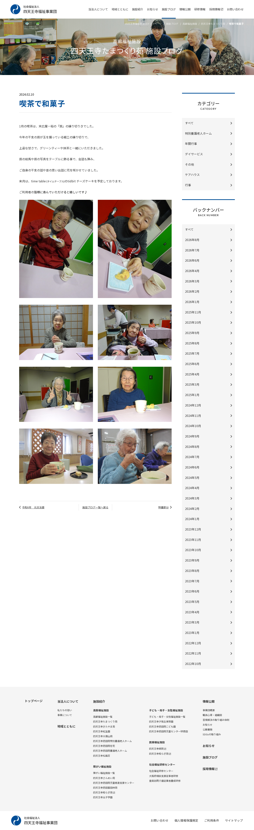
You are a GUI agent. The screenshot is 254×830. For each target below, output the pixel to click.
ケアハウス (192, 174)
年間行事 (191, 143)
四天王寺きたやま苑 (104, 726)
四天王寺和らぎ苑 (102, 792)
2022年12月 (193, 643)
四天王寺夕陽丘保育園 (161, 721)
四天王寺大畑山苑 (102, 736)
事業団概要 (209, 710)
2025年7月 (192, 353)
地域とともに (120, 9)
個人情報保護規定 (186, 820)
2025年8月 (192, 343)
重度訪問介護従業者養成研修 (165, 780)
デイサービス (194, 154)
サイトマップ (234, 820)
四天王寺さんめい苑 (104, 778)
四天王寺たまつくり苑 (213, 23)
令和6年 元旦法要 (33, 507)
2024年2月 (192, 508)
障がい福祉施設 (102, 766)
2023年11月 (193, 539)
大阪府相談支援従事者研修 (163, 776)
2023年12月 (193, 529)
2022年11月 (193, 653)
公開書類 (207, 729)
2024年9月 (192, 436)
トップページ (34, 701)
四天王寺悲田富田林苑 (105, 787)
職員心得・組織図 (212, 715)
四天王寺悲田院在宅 (104, 746)
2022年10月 (193, 663)
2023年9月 (192, 560)
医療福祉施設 (157, 742)
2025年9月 (192, 333)
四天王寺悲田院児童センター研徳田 (168, 731)
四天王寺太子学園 (102, 797)
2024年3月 (192, 498)
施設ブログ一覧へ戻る (95, 507)
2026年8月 (192, 239)
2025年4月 (192, 374)
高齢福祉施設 (190, 23)
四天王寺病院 (156, 748)
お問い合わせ (235, 9)
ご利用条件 (211, 820)
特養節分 (163, 507)
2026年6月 (192, 260)
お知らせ (152, 9)
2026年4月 (192, 270)
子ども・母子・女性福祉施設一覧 (167, 716)
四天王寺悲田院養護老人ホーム (110, 750)
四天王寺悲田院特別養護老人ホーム (112, 741)
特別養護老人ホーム (198, 133)
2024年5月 (192, 477)
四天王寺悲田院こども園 (162, 726)
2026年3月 (192, 281)
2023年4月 (192, 612)
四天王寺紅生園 (101, 731)
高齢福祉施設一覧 (102, 716)
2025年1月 (192, 395)
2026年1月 (192, 302)
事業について (64, 715)
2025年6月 (192, 364)
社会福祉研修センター (162, 764)
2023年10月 (193, 550)
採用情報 (214, 9)
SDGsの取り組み (212, 734)
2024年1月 (192, 519)
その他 (189, 164)
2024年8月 (192, 446)
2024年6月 (192, 467)
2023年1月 (192, 632)
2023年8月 (192, 570)
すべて (189, 123)
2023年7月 (192, 581)
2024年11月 (193, 415)
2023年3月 (192, 622)
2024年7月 (192, 457)
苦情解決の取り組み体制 (216, 720)
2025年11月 (193, 312)
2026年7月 (192, 250)
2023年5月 (192, 601)
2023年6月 (192, 591)
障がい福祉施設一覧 (104, 773)
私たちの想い (64, 710)
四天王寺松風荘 (101, 755)
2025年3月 (192, 384)
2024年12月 (193, 405)
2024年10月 (193, 426)
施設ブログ (169, 9)
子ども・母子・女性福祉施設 (166, 710)
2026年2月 (192, 291)
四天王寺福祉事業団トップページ (143, 23)
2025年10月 (193, 322)
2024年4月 (192, 488)
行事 (188, 185)
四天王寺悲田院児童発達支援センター (113, 783)
